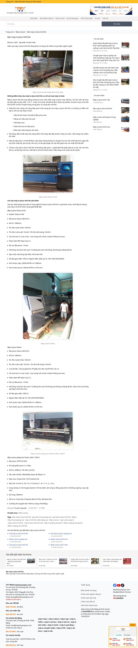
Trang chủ (10, 2)
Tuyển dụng (85, 585)
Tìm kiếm (116, 24)
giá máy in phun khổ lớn (61, 517)
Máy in (74, 517)
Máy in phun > (21, 32)
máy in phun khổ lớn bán (33, 523)
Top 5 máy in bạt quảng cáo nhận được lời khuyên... (112, 560)
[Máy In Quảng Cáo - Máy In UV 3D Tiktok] (122, 585)
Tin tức (97, 18)
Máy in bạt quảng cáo (16, 520)
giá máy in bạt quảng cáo (41, 517)
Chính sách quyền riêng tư (91, 594)
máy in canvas (50, 622)
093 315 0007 (11, 631)
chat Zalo (127, 635)
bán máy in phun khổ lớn (21, 517)
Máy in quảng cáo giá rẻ (53, 523)
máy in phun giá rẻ (67, 520)
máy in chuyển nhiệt (46, 628)
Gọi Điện (119, 635)
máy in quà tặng (66, 625)
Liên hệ (105, 18)
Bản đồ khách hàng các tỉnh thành (28, 2)
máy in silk (48, 631)
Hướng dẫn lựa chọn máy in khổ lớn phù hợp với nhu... (80, 560)
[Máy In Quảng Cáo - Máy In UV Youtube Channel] (118, 585)
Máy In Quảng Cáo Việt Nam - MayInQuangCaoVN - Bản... (16, 561)
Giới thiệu (33, 18)
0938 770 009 (11, 607)
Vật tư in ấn (59, 18)
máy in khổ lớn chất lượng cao (36, 520)
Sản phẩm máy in (46, 18)
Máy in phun (23, 513)
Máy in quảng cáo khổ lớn (17, 526)
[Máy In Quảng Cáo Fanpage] (115, 585)
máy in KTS (60, 628)
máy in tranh (53, 625)
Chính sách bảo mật (88, 598)
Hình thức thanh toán (89, 605)
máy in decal (53, 619)
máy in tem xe (63, 622)
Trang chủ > (10, 32)
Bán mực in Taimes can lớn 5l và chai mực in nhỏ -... (48, 560)
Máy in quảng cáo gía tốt (73, 523)
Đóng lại (133, 625)
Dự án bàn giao (72, 18)
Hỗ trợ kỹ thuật (86, 18)
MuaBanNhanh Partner (122, 592)
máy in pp (64, 619)
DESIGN (118, 598)
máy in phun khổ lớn (15, 523)
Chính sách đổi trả (88, 602)
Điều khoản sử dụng (88, 590)
